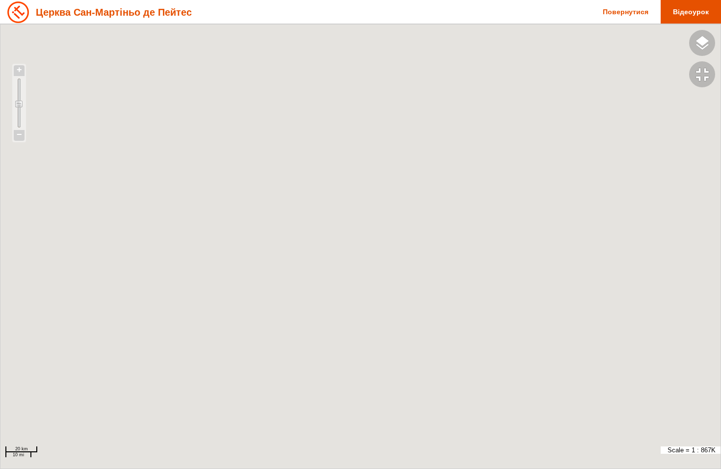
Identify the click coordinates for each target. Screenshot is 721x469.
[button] (705, 75)
